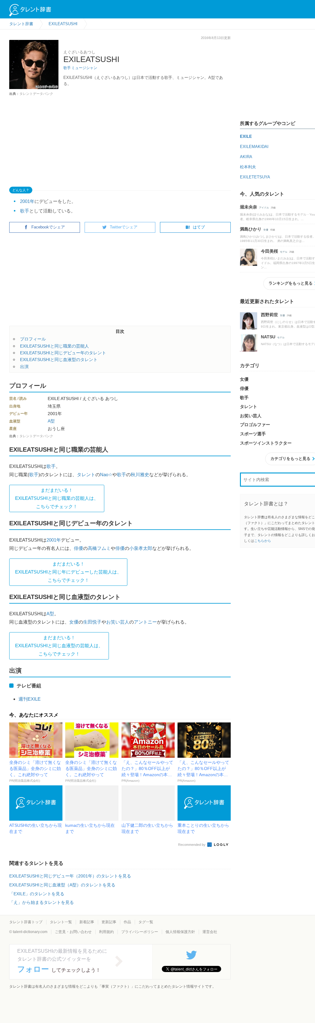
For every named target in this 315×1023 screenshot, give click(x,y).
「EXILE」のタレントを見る (36, 893)
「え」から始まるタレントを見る (41, 902)
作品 (127, 922)
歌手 (67, 68)
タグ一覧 (145, 922)
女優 (73, 621)
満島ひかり (250, 229)
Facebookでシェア (48, 227)
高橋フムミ (99, 548)
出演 (24, 366)
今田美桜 (269, 251)
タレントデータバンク (36, 93)
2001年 (27, 201)
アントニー (145, 621)
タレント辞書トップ (25, 922)
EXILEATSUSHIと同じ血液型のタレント (59, 359)
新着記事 (86, 922)
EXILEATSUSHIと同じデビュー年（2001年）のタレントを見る (70, 875)
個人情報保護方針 (180, 932)
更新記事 (109, 922)
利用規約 (106, 932)
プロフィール (33, 338)
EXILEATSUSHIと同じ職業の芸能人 (54, 346)
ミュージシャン (84, 68)
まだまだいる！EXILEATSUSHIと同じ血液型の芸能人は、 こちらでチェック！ (59, 645)
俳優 (78, 548)
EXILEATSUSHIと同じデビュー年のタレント (63, 352)
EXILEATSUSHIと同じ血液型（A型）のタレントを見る (62, 884)
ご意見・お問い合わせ (73, 932)
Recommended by (192, 844)
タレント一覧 (61, 922)
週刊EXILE (29, 699)
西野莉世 (269, 314)
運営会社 (209, 932)
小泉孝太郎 (140, 548)
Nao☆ (106, 474)
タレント (86, 474)
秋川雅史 (140, 474)
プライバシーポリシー (139, 932)
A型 (51, 420)
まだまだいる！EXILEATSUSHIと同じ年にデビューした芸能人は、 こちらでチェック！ (68, 572)
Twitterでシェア (124, 227)
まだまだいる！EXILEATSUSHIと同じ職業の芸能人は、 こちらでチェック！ (56, 498)
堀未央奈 (248, 206)
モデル (283, 252)
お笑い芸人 (117, 621)
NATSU (268, 336)
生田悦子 (92, 621)
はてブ (199, 227)
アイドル (264, 207)
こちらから (262, 541)
